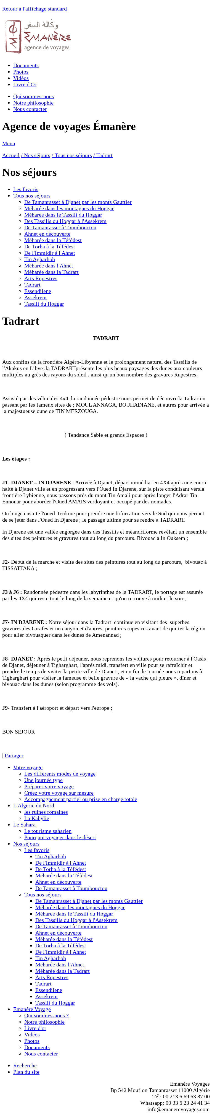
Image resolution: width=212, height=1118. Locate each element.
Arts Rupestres (40, 278)
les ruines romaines (46, 812)
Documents (26, 65)
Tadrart (32, 285)
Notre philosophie (33, 103)
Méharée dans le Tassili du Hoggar (63, 215)
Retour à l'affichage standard (34, 9)
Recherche (25, 1065)
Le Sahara (24, 824)
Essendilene (37, 291)
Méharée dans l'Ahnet (48, 265)
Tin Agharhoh (39, 259)
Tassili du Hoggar (44, 304)
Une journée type (43, 780)
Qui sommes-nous (33, 96)
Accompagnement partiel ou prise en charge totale (80, 799)
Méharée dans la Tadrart (51, 272)
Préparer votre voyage (49, 786)
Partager (14, 755)
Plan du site (26, 1072)
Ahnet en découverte (47, 234)
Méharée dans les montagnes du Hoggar (69, 208)
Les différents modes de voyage (60, 774)
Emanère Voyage (32, 1009)
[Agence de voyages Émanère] (38, 53)
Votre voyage (28, 767)
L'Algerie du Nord (33, 805)
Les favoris (25, 189)
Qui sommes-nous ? (46, 1015)
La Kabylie (36, 818)
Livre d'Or (24, 84)
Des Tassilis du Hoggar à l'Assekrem (65, 221)
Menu (8, 143)
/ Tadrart (103, 155)
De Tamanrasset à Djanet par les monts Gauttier (78, 202)
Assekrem (35, 297)
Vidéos (21, 78)
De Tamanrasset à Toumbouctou (60, 227)
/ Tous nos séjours (72, 155)
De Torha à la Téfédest (49, 246)
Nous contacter (30, 109)
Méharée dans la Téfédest (53, 240)
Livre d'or (35, 1028)
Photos (20, 72)
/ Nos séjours (35, 155)
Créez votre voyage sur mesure (59, 793)
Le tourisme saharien (47, 831)
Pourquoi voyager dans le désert (60, 837)
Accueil (11, 155)
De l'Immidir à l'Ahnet (49, 253)
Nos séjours (26, 844)
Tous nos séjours (32, 196)
